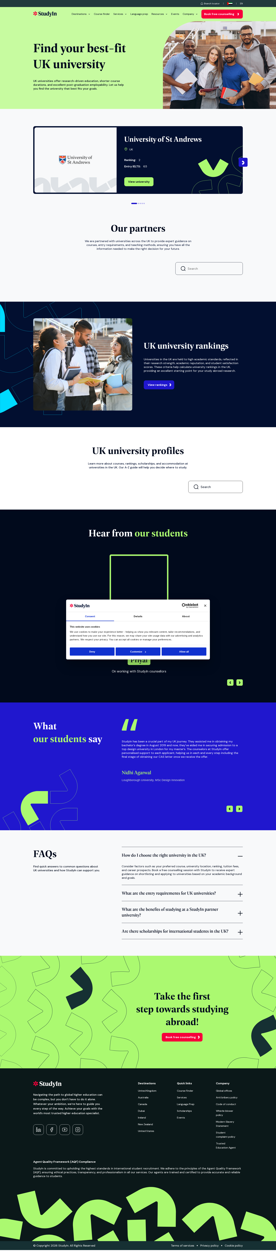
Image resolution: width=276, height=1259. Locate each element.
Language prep (139, 14)
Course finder (102, 14)
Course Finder (185, 1090)
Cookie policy (234, 1246)
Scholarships (184, 1111)
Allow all (184, 651)
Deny (92, 651)
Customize (136, 651)
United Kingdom (147, 1090)
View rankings (157, 385)
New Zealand (145, 1124)
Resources (158, 14)
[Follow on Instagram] (78, 1129)
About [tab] (186, 616)
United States (146, 1131)
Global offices (224, 1090)
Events (175, 14)
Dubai (141, 1111)
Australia (143, 1097)
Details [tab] (138, 616)
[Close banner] (205, 606)
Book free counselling (219, 14)
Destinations (79, 14)
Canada (142, 1104)
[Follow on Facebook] (51, 1129)
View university (139, 182)
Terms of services (182, 1246)
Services (118, 14)
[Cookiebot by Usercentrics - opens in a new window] (184, 605)
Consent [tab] (90, 616)
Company (188, 14)
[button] (134, 203)
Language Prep (185, 1104)
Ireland (142, 1117)
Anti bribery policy (227, 1097)
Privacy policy (209, 1246)
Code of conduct (226, 1104)
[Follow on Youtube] (64, 1129)
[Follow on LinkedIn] (38, 1129)
